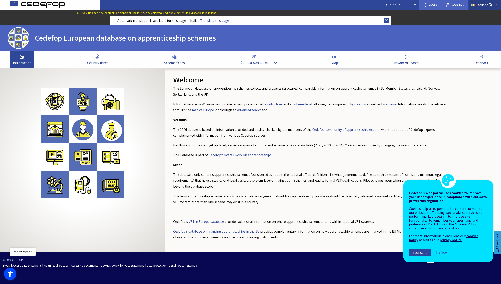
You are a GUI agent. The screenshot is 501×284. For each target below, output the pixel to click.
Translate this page (214, 20)
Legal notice (176, 265)
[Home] (50, 5)
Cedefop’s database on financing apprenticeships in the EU (216, 231)
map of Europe (203, 110)
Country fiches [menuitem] (97, 63)
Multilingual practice (55, 265)
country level (273, 104)
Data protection (156, 265)
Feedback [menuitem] (481, 63)
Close (386, 20)
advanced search (249, 110)
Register (457, 4)
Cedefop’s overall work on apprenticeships (240, 155)
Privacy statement (132, 265)
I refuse (441, 252)
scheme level (302, 104)
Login (432, 4)
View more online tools (403, 4)
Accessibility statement (26, 265)
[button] (10, 274)
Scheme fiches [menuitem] (174, 63)
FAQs (6, 265)
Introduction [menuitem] (22, 63)
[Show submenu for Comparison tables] (275, 59)
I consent (420, 253)
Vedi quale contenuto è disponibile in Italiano (189, 12)
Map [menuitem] (334, 63)
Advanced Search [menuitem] (406, 63)
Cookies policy (110, 265)
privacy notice (451, 240)
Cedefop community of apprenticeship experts (346, 129)
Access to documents (84, 265)
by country (358, 104)
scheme (391, 104)
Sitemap (192, 265)
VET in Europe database (206, 221)
